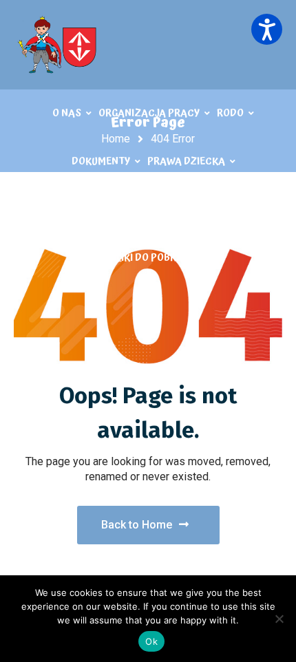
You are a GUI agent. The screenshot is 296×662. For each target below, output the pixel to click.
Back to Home (136, 524)
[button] (266, 29)
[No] (279, 619)
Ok (151, 641)
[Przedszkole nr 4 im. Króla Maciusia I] (58, 44)
